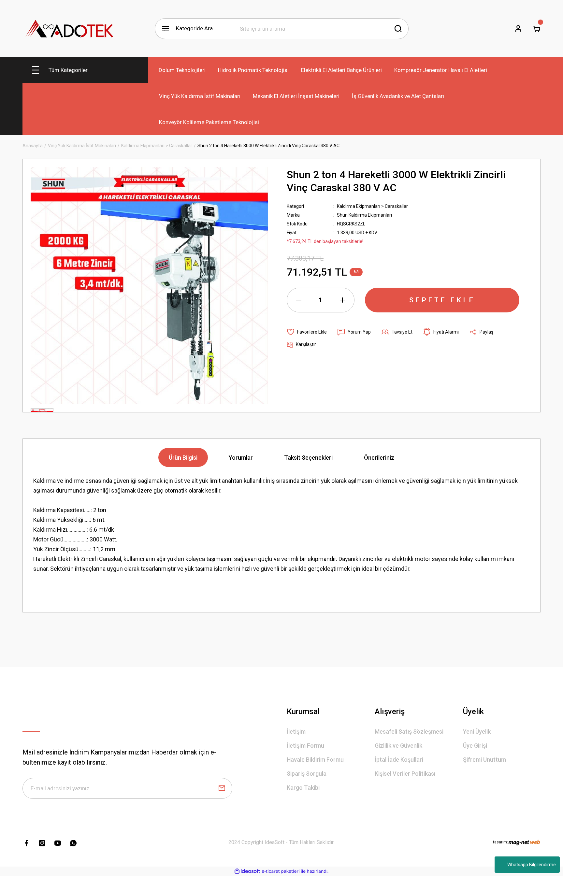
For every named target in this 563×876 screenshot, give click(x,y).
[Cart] (537, 29)
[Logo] (69, 28)
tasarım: (500, 842)
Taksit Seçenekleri (308, 457)
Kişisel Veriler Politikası (405, 773)
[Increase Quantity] (342, 300)
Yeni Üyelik (477, 731)
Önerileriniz (379, 457)
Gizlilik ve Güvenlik (398, 745)
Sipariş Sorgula (306, 773)
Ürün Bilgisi (183, 457)
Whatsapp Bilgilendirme (531, 864)
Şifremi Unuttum (484, 759)
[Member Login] (518, 29)
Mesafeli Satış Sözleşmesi (409, 731)
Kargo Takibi (303, 787)
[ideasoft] (247, 871)
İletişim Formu (305, 745)
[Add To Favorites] (307, 332)
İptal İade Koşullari (399, 759)
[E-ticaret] (281, 871)
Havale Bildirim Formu (315, 759)
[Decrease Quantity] (298, 300)
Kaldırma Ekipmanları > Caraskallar (372, 206)
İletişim (296, 731)
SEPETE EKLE (442, 300)
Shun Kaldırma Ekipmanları (364, 215)
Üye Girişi (475, 745)
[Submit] (221, 788)
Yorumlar (241, 457)
